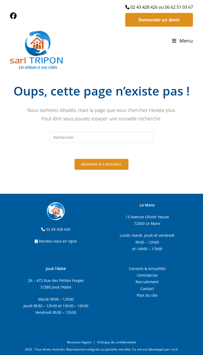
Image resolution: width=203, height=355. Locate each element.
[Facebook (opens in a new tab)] (14, 16)
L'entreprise (147, 275)
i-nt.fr (174, 349)
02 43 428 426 (144, 7)
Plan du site (147, 295)
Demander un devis (159, 20)
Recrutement (147, 281)
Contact (147, 288)
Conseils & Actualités (147, 268)
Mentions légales (79, 342)
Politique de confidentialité (116, 342)
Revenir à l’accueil (101, 164)
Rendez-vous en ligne (58, 241)
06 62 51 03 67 (179, 7)
